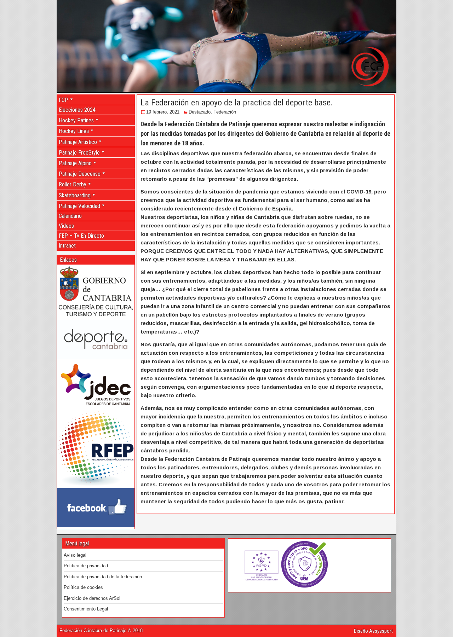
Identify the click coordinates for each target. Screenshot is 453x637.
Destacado (200, 112)
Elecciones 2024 (77, 109)
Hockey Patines (76, 120)
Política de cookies (83, 587)
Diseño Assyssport (373, 631)
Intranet (67, 245)
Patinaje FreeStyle (79, 152)
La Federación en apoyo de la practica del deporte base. (237, 103)
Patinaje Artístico (78, 142)
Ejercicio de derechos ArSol (92, 598)
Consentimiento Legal (86, 609)
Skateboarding (75, 195)
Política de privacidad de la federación (103, 576)
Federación (224, 112)
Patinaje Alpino (75, 163)
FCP (63, 100)
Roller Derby (72, 184)
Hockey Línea (74, 131)
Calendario (70, 216)
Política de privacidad (86, 565)
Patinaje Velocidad (79, 206)
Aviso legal (75, 555)
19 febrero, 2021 (162, 112)
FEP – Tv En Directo (81, 235)
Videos (66, 225)
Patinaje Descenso (80, 173)
